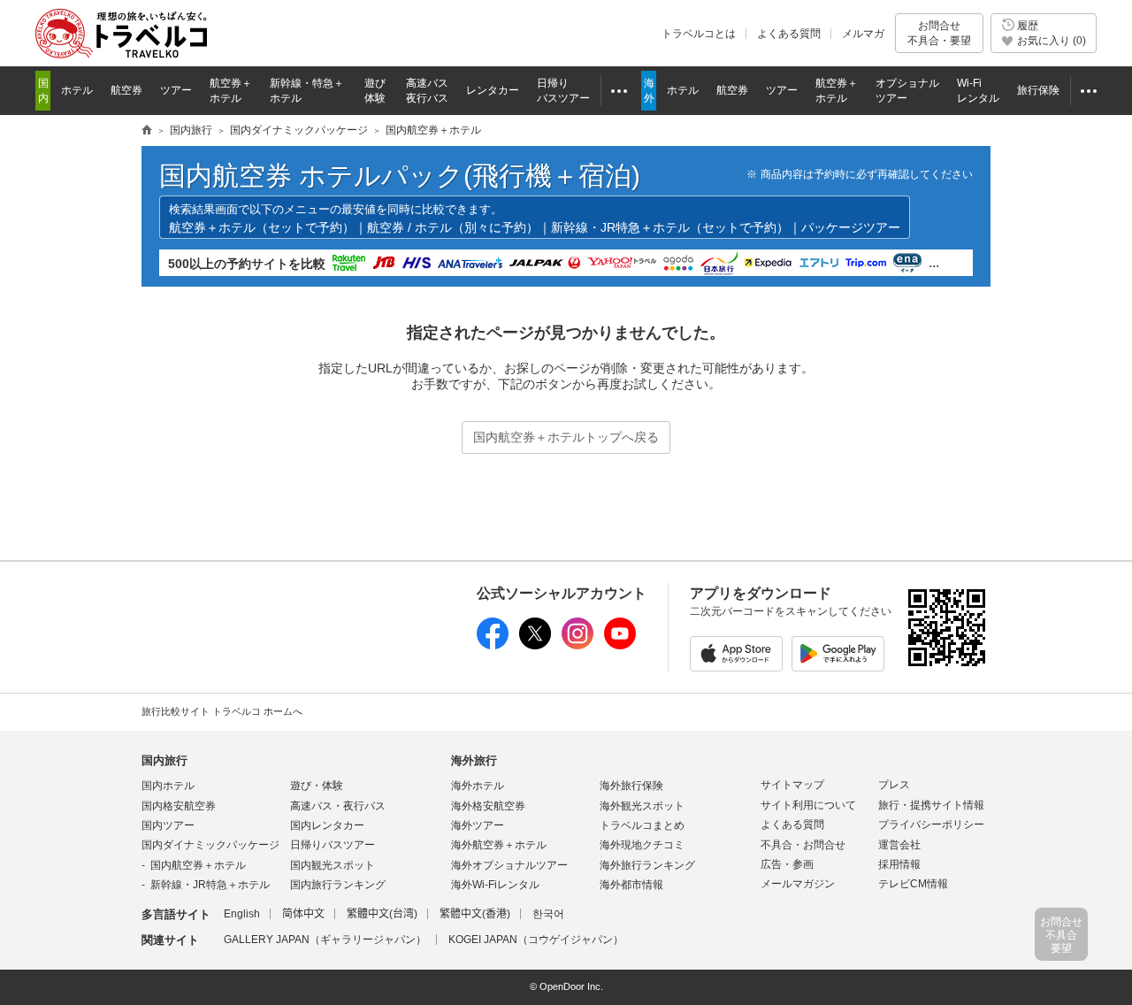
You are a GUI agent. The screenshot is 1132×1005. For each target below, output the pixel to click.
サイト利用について (808, 805)
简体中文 (303, 914)
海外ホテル (477, 785)
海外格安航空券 (488, 806)
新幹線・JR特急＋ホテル (210, 884)
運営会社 (899, 845)
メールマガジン (798, 884)
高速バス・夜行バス (338, 806)
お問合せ (939, 32)
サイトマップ (792, 785)
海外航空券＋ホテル (499, 845)
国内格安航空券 (179, 806)
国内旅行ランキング (338, 884)
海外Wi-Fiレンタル (495, 884)
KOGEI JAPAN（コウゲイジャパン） (535, 939)
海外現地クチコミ (642, 845)
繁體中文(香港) (475, 914)
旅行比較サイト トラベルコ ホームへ (222, 711)
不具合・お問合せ (803, 845)
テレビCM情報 (913, 884)
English (242, 914)
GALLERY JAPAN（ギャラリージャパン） (325, 939)
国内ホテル (168, 785)
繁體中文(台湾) (382, 914)
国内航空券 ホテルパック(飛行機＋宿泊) (399, 175)
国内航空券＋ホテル (198, 865)
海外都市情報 (631, 884)
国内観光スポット (332, 865)
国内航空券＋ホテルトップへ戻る (566, 437)
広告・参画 (787, 864)
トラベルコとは (699, 33)
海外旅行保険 (631, 785)
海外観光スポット (642, 806)
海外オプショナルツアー (509, 865)
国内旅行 (164, 760)
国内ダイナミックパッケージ (210, 845)
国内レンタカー (327, 825)
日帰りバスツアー (332, 845)
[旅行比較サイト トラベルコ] (147, 131)
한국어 (548, 914)
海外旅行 (474, 760)
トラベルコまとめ (642, 825)
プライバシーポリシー (931, 824)
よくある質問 (789, 33)
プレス (894, 785)
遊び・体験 (316, 785)
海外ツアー (477, 825)
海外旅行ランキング (647, 865)
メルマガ (863, 33)
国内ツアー (168, 825)
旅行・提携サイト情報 (931, 805)
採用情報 (899, 864)
